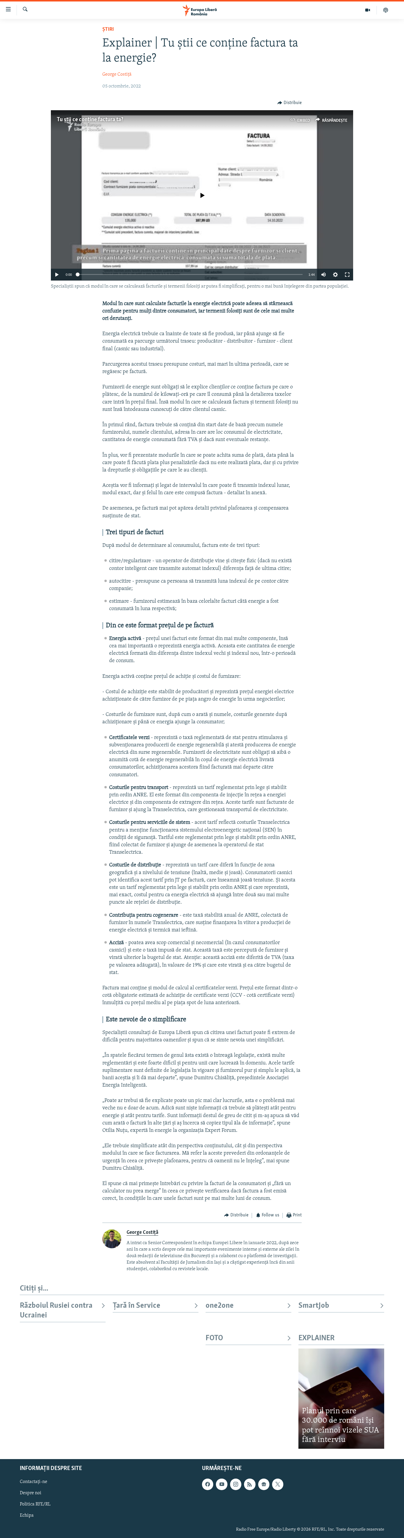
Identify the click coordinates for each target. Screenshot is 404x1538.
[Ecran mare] (347, 275)
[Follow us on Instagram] (235, 1484)
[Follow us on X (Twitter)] (277, 1484)
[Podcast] (386, 10)
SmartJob (313, 1306)
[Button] (289, 103)
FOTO (214, 1338)
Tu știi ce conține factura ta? (90, 120)
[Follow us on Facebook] (207, 1484)
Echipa (27, 1515)
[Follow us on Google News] (263, 1484)
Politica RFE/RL (35, 1504)
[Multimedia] (368, 10)
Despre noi (30, 1493)
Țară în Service (136, 1306)
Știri (108, 29)
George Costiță (117, 74)
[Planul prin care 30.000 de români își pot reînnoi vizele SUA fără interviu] (341, 1399)
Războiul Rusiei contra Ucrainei (56, 1310)
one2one (220, 1306)
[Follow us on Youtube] (221, 1484)
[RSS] (249, 1484)
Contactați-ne (33, 1481)
